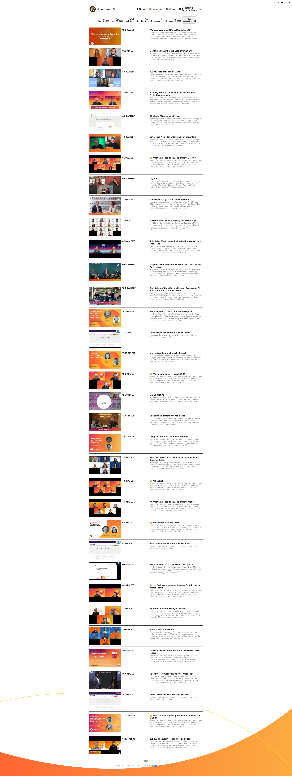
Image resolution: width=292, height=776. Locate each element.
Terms (149, 765)
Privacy (141, 765)
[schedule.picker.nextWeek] (199, 20)
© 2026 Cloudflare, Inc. (126, 765)
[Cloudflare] (146, 763)
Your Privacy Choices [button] (166, 765)
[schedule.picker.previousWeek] (92, 20)
